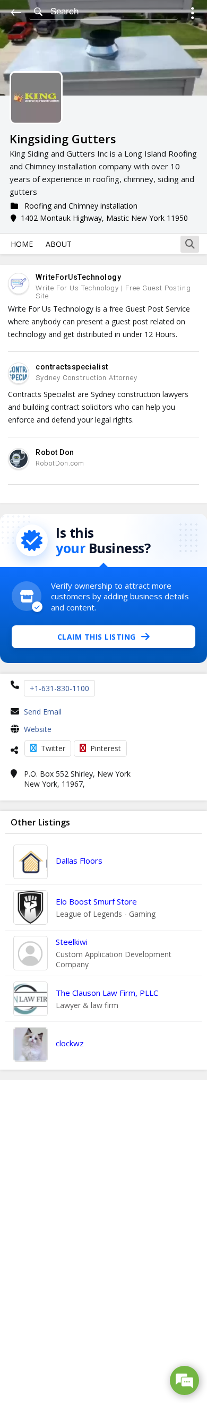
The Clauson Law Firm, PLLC (107, 992)
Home (22, 244)
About (59, 244)
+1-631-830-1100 (59, 688)
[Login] (192, 14)
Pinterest (105, 748)
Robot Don (55, 452)
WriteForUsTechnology (78, 277)
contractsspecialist (72, 367)
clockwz (70, 1043)
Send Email (43, 712)
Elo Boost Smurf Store (96, 901)
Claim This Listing (96, 637)
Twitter (53, 748)
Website (37, 729)
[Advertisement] (103, 1241)
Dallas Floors (79, 860)
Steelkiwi (72, 941)
